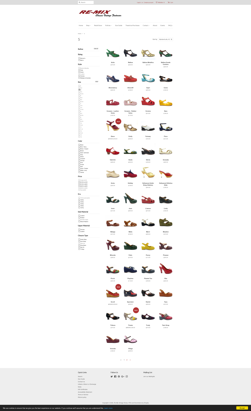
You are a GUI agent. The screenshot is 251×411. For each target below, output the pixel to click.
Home (81, 25)
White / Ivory (83, 170)
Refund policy (82, 397)
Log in (139, 2)
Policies (108, 25)
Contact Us (81, 382)
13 (81, 135)
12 (81, 131)
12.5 (81, 133)
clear (96, 81)
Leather (82, 215)
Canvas (82, 229)
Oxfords (82, 76)
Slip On (82, 247)
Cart (171, 2)
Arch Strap (83, 241)
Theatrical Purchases (132, 25)
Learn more (108, 408)
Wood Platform (84, 221)
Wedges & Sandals (85, 78)
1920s (82, 200)
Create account (148, 2)
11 (81, 127)
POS (130, 403)
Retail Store (98, 25)
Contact (146, 25)
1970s (82, 207)
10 (81, 123)
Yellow (82, 172)
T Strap (82, 249)
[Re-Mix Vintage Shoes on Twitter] (112, 377)
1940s (82, 203)
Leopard (82, 158)
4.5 (81, 88)
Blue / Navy (83, 146)
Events (162, 25)
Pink (81, 162)
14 (81, 137)
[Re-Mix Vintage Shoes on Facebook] (115, 377)
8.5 (81, 113)
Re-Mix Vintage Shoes (121, 403)
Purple (82, 164)
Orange (82, 160)
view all (96, 48)
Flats (81, 70)
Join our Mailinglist (149, 376)
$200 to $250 (83, 186)
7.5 (81, 107)
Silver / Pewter (84, 168)
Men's (82, 60)
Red (81, 166)
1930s (82, 202)
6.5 (81, 99)
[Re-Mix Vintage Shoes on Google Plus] (122, 377)
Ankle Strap (83, 239)
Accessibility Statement (85, 392)
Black (81, 145)
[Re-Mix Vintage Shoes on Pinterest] (119, 377)
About (155, 25)
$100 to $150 (83, 182)
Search (80, 376)
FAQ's (170, 25)
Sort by (155, 39)
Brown (82, 150)
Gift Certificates (82, 389)
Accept (242, 408)
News (79, 387)
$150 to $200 (83, 184)
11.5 (81, 129)
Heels (82, 72)
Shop (88, 25)
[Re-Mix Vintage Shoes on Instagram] (127, 377)
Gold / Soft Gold (84, 152)
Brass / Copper (84, 148)
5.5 (81, 91)
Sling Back (83, 245)
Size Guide (118, 25)
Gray (81, 154)
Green (82, 156)
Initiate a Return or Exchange (87, 384)
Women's (82, 58)
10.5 (81, 125)
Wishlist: (161, 2)
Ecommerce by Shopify (142, 403)
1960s (82, 205)
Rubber (82, 217)
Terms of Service (83, 395)
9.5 (81, 119)
